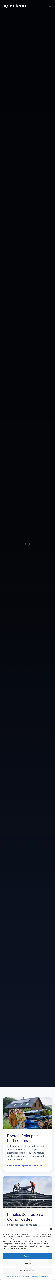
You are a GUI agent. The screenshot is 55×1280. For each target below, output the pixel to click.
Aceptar (27, 1256)
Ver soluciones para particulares (24, 1165)
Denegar (27, 1263)
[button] (51, 1229)
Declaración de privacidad (30, 1276)
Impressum (44, 1276)
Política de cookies (13, 1276)
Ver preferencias (27, 1270)
